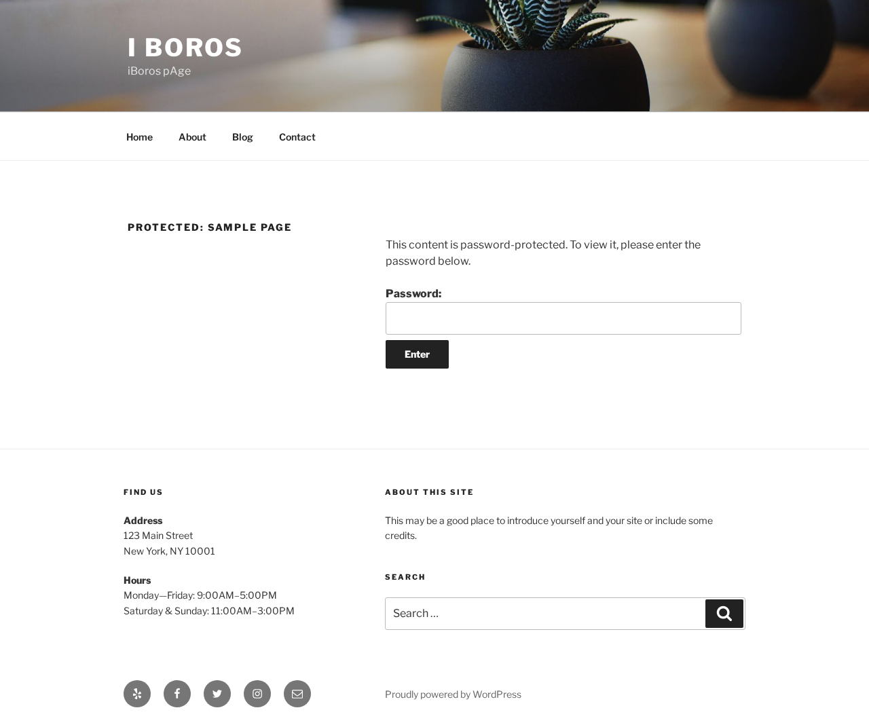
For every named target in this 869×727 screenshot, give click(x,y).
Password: (413, 293)
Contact (297, 137)
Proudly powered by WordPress (453, 694)
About (192, 137)
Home (139, 137)
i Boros (186, 47)
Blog (242, 137)
